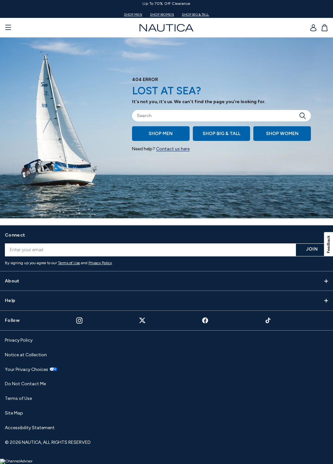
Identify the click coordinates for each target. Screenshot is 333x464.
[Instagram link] (79, 320)
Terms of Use (69, 263)
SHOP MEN (133, 14)
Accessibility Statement (30, 427)
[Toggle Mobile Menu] (8, 27)
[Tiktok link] (268, 320)
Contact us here (173, 149)
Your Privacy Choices (26, 369)
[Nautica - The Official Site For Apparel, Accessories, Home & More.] (166, 28)
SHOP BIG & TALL (195, 14)
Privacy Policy (100, 263)
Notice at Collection (26, 355)
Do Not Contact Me (25, 384)
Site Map (14, 413)
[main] (166, 131)
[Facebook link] (205, 320)
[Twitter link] (142, 320)
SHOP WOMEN (162, 14)
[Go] (304, 115)
